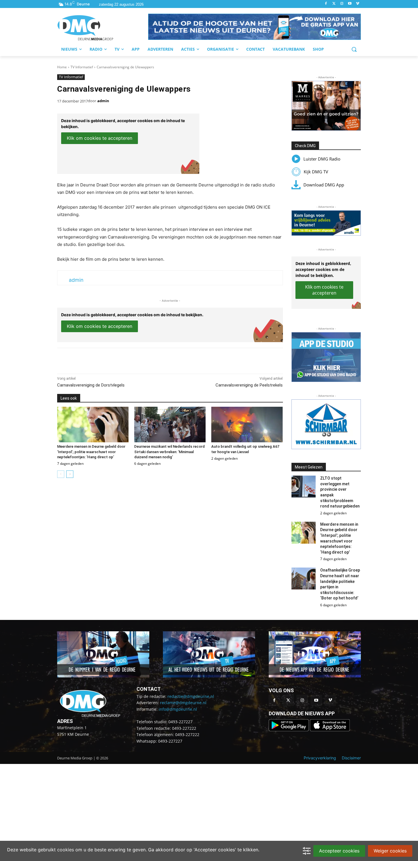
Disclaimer (351, 757)
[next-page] (69, 474)
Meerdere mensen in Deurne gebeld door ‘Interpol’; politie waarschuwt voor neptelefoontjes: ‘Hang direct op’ (91, 451)
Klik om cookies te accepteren (99, 138)
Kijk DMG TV (316, 171)
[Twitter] (334, 4)
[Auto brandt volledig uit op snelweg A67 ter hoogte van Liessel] (247, 425)
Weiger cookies (390, 851)
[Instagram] (342, 4)
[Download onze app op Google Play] (289, 729)
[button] (254, 27)
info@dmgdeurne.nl (178, 709)
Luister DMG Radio (321, 159)
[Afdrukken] (135, 359)
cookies (65, 849)
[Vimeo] (357, 4)
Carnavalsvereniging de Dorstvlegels (91, 385)
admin (103, 100)
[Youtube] (349, 4)
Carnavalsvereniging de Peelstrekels (249, 385)
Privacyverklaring (320, 757)
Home (62, 67)
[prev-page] (60, 474)
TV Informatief (82, 67)
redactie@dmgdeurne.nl (190, 696)
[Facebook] (326, 4)
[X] (109, 359)
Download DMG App (323, 185)
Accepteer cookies (339, 851)
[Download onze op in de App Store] (330, 729)
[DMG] (102, 27)
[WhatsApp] (122, 359)
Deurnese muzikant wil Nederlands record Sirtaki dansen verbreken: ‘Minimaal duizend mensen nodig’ (169, 451)
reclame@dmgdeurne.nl (183, 702)
